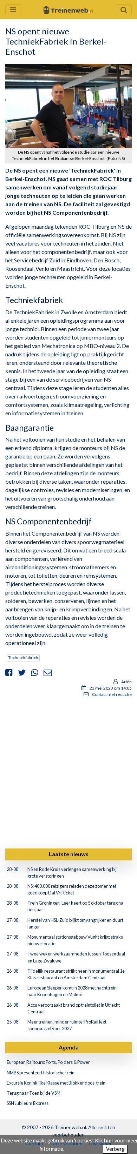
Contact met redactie (112, 694)
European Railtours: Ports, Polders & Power (48, 1062)
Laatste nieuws (69, 854)
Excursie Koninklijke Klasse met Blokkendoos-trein (56, 1083)
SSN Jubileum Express (27, 1103)
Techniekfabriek (23, 657)
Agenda (69, 1047)
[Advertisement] (68, 771)
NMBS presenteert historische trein (40, 1072)
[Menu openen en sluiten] (12, 9)
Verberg (115, 1149)
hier (108, 1140)
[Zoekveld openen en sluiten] (124, 9)
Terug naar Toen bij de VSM (33, 1093)
